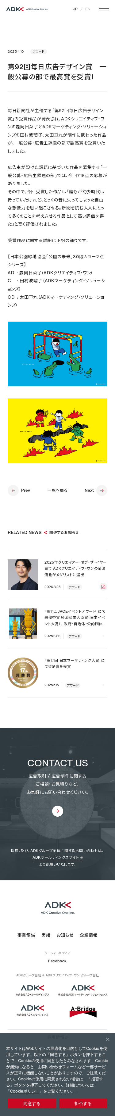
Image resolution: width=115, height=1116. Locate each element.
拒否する (83, 1103)
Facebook (57, 961)
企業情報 (89, 935)
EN (87, 9)
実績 (45, 935)
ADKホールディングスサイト (56, 857)
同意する (31, 1103)
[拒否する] (107, 1039)
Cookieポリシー (24, 1091)
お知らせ (65, 935)
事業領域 (26, 935)
